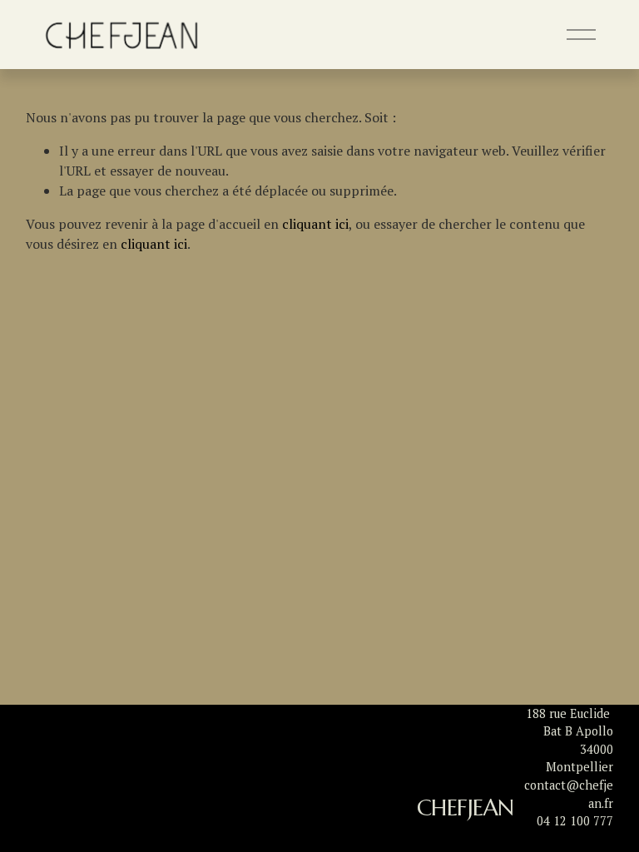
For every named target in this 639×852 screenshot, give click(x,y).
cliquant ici (315, 224)
